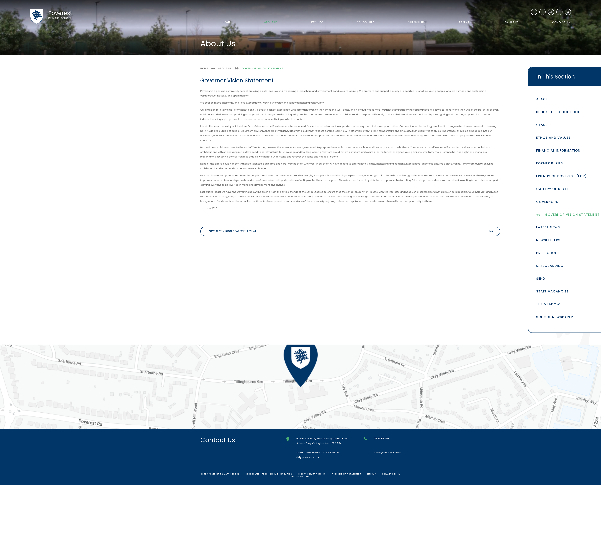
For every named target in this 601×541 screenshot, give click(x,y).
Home (204, 68)
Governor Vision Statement (262, 68)
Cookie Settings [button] (300, 476)
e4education (284, 474)
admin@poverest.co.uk (387, 452)
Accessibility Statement (346, 474)
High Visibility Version (312, 474)
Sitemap (371, 474)
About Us (224, 68)
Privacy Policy (391, 474)
